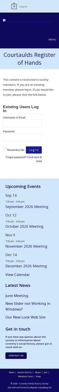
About (38, 372)
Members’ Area (25, 376)
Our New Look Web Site (25, 317)
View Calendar (17, 274)
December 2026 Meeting (26, 265)
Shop (38, 376)
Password (9, 131)
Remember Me (15, 150)
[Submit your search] (44, 6)
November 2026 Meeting (26, 246)
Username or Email (14, 117)
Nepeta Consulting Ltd (40, 387)
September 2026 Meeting (26, 206)
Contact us (16, 355)
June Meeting (16, 295)
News (11, 372)
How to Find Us (25, 372)
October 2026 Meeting (24, 226)
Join (45, 372)
